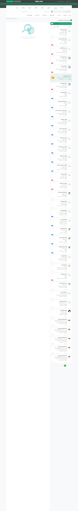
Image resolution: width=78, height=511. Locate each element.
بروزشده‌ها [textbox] (54, 26)
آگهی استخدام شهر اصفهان (64, 20)
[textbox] (17, 11)
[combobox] (17, 11)
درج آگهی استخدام (10, 1)
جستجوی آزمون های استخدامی (11, 18)
